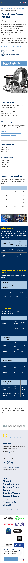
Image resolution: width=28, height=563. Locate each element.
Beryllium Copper (20, 8)
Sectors (6, 490)
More (14, 559)
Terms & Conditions (8, 467)
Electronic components (8, 135)
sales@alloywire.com (8, 453)
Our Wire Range (11, 484)
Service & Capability (12, 496)
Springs (3, 131)
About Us (7, 481)
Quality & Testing (11, 493)
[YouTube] (11, 462)
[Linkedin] (4, 462)
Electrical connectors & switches (11, 133)
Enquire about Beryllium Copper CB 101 (12, 63)
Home (3, 8)
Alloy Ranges (10, 8)
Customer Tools (11, 487)
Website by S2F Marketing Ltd (10, 509)
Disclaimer (16, 467)
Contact (7, 505)
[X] (8, 462)
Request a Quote (11, 502)
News (5, 499)
